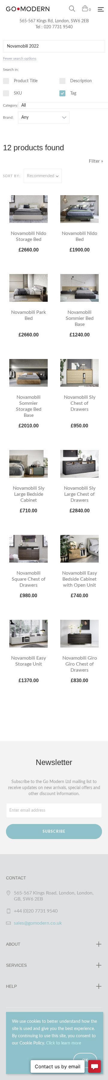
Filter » (96, 161)
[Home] (28, 15)
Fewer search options (19, 58)
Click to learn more (63, 1043)
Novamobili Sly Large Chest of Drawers (79, 494)
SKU (17, 93)
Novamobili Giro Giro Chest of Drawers (79, 664)
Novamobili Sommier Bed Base (80, 318)
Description (80, 81)
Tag (72, 93)
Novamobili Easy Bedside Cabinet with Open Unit (79, 579)
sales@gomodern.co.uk (38, 923)
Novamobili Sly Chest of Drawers (79, 403)
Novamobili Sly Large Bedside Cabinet (28, 494)
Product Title (25, 81)
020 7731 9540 (58, 27)
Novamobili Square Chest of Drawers (29, 579)
